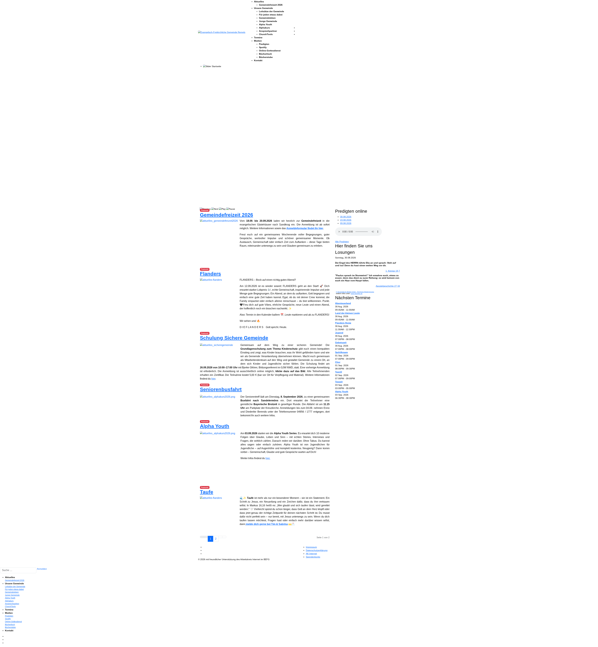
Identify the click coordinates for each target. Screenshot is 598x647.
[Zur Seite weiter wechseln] (220, 537)
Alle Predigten (342, 241)
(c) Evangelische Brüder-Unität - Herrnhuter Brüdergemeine (355, 292)
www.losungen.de (356, 293)
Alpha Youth (265, 24)
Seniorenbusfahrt (221, 389)
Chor (337, 362)
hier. (268, 458)
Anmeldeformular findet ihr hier (304, 228)
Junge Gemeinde (268, 21)
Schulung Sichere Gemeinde (234, 338)
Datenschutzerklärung (316, 550)
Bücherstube (266, 57)
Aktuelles (259, 1)
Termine (258, 37)
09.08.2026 (345, 223)
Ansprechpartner (268, 31)
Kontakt (258, 60)
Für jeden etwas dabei (270, 14)
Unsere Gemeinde (263, 8)
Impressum (311, 547)
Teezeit (339, 381)
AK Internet (311, 553)
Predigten (264, 44)
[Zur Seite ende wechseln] (224, 537)
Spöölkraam (341, 352)
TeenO (338, 372)
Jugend (339, 332)
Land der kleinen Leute (347, 313)
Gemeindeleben (267, 18)
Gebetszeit (340, 342)
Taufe (206, 492)
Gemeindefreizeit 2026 (270, 5)
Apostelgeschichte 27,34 (388, 286)
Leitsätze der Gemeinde (271, 11)
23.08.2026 (345, 220)
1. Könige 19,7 (393, 271)
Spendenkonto (313, 557)
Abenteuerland (343, 303)
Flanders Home (343, 323)
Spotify (263, 47)
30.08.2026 (345, 216)
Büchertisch (265, 54)
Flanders (210, 273)
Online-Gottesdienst (270, 50)
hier (213, 378)
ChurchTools (266, 34)
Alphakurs (264, 27)
